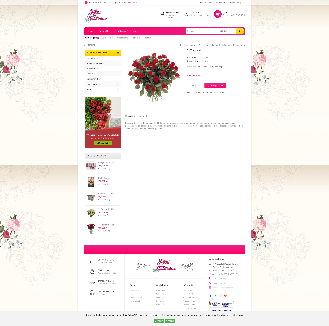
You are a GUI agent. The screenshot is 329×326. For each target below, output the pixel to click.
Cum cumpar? (121, 31)
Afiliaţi (132, 294)
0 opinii (204, 67)
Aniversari (203, 45)
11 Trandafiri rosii (107, 225)
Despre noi (104, 31)
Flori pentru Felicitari (220, 45)
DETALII (170, 321)
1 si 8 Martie (92, 58)
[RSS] (221, 295)
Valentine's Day (94, 79)
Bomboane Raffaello (107, 193)
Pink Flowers (104, 178)
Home (91, 31)
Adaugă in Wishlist (196, 93)
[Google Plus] (226, 295)
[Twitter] (215, 295)
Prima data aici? (189, 301)
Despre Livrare (189, 305)
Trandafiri (135, 38)
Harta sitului (135, 301)
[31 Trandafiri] (154, 78)
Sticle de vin (92, 68)
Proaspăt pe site (94, 63)
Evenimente (190, 45)
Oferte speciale (136, 297)
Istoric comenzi (162, 294)
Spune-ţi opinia (219, 67)
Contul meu (160, 290)
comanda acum (129, 2)
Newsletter (160, 301)
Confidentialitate (189, 308)
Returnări (160, 305)
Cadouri (147, 38)
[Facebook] (210, 295)
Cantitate (190, 85)
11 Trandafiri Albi (106, 209)
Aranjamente (122, 38)
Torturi (90, 74)
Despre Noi (187, 290)
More (135, 31)
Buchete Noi (107, 38)
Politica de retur (189, 297)
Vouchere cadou (136, 290)
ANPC (211, 299)
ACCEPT (159, 321)
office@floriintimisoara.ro (199, 15)
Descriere (130, 116)
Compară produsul (216, 93)
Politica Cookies (189, 294)
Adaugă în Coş (217, 86)
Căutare (240, 31)
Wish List (160, 297)
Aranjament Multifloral (108, 162)
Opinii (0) (143, 116)
